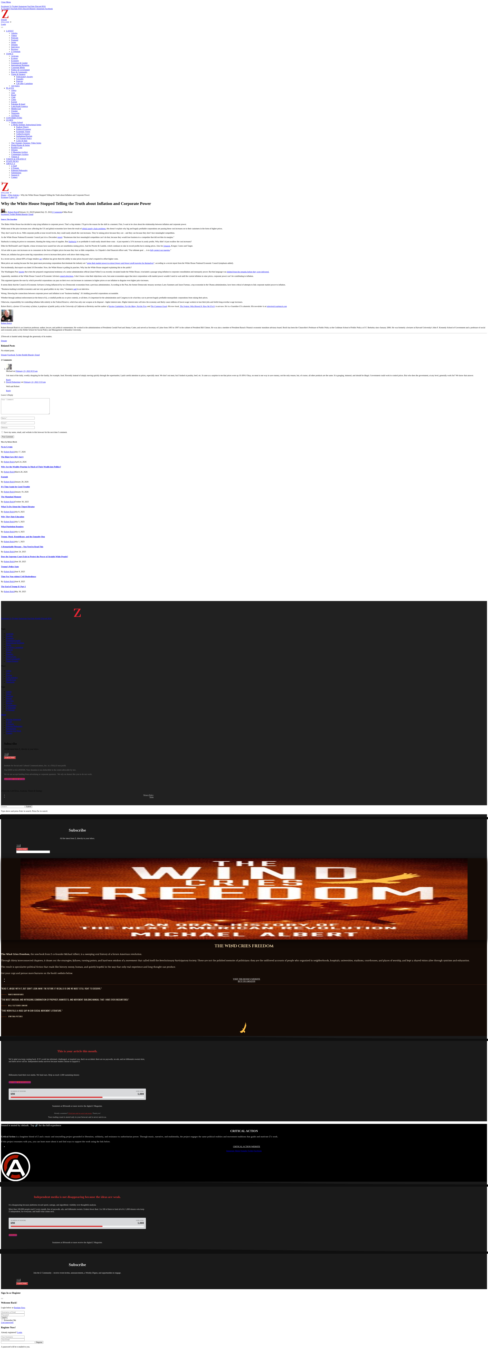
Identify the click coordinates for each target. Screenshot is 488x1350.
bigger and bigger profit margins (128, 263)
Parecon (19, 81)
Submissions (16, 173)
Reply (8, 380)
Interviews (15, 47)
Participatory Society (24, 77)
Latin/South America (19, 106)
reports (21, 272)
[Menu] (2, 27)
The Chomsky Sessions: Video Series (26, 143)
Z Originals (15, 51)
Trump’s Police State (10, 567)
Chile (13, 97)
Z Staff (14, 166)
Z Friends (15, 168)
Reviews (14, 49)
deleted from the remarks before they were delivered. (248, 272)
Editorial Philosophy (19, 170)
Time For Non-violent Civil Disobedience (18, 576)
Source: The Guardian (9, 219)
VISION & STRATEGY (16, 159)
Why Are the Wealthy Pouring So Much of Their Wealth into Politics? (31, 467)
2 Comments (57, 212)
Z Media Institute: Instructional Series (26, 125)
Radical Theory (22, 127)
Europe (14, 102)
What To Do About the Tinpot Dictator (18, 507)
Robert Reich (13, 212)
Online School (17, 122)
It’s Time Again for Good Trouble (15, 487)
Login (19, 1332)
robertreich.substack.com (277, 306)
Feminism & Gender (19, 63)
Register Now (19, 1308)
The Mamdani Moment (11, 497)
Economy (15, 61)
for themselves (147, 263)
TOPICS (9, 54)
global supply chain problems (94, 229)
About (3, 715)
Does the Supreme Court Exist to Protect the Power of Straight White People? (34, 557)
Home (3, 195)
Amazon (166, 246)
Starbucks (72, 241)
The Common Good (159, 306)
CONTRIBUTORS (14, 118)
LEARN (9, 120)
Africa (13, 90)
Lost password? (7, 1322)
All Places (15, 115)
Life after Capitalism (24, 83)
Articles (14, 33)
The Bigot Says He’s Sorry (12, 457)
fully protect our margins (160, 250)
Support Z (15, 175)
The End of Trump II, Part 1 (13, 587)
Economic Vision (23, 131)
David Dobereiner (13, 382)
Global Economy (23, 134)
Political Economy (23, 129)
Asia (13, 93)
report (59, 237)
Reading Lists (16, 147)
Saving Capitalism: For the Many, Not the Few (128, 306)
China (13, 99)
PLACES (10, 88)
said (75, 289)
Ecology (14, 58)
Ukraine (14, 111)
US (16, 197)
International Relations (20, 65)
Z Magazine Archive (19, 152)
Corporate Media (18, 67)
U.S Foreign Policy (24, 138)
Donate (4, 20)
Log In (4, 1317)
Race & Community (19, 72)
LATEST (10, 31)
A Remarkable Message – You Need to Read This (22, 547)
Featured (14, 40)
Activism (14, 56)
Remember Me (10, 1320)
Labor (11, 197)
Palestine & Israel (18, 104)
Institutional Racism (24, 136)
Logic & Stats (21, 141)
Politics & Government (20, 70)
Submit (28, 807)
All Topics (15, 86)
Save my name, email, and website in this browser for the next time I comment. (35, 432)
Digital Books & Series (20, 145)
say (40, 259)
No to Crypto (6, 447)
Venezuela (15, 113)
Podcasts (14, 38)
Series (13, 42)
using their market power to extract (101, 263)
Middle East (16, 109)
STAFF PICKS (12, 161)
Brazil (13, 95)
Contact (14, 177)
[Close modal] (2, 1298)
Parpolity (20, 79)
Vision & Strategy (18, 74)
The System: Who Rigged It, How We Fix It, (197, 306)
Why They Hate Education (12, 517)
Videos (14, 35)
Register (39, 1342)
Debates (14, 45)
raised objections (66, 276)
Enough (4, 477)
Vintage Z (15, 157)
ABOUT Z (10, 163)
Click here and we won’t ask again (80, 1113)
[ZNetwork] (5, 17)
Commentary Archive (19, 154)
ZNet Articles (13, 195)
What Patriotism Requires (12, 527)
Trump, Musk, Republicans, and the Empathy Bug (23, 537)
